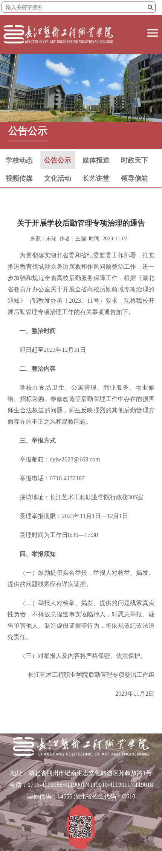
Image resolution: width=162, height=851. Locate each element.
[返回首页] (58, 44)
